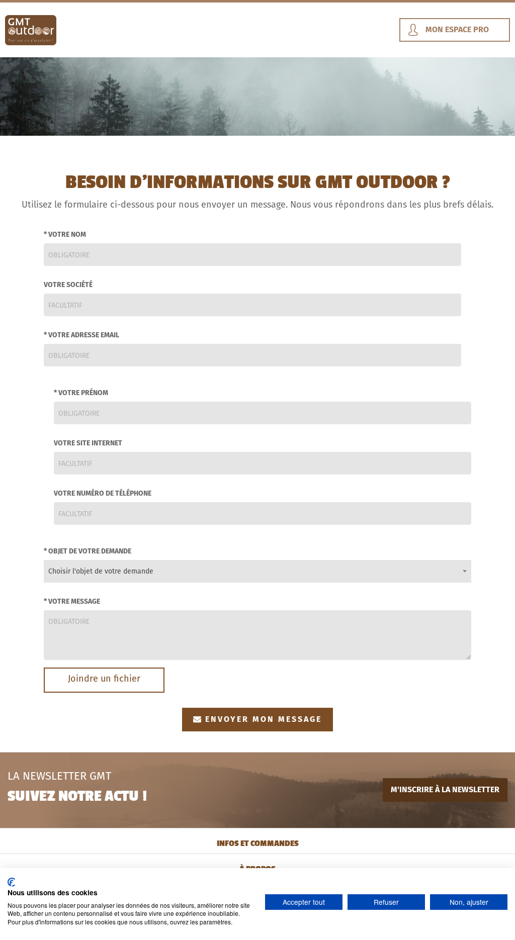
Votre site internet (88, 443)
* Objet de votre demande (87, 551)
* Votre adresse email (81, 335)
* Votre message (72, 601)
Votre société (68, 284)
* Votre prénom (81, 393)
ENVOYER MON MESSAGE (263, 719)
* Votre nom (65, 234)
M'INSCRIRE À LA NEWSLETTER (445, 789)
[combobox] (257, 571)
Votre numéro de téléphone (102, 493)
